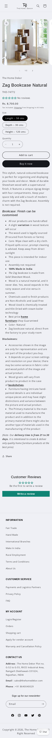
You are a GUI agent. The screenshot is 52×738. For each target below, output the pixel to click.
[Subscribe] (42, 704)
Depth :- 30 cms (14, 125)
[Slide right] (32, 71)
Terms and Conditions (17, 561)
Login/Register (13, 619)
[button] (6, 6)
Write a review (26, 493)
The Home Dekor (34, 729)
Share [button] (9, 456)
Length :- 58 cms (14, 118)
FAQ (8, 600)
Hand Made (12, 534)
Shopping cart (13, 632)
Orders (9, 626)
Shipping (18, 108)
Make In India (13, 548)
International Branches (18, 541)
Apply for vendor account (19, 639)
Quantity (6, 138)
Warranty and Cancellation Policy (23, 646)
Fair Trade (11, 528)
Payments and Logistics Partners (23, 587)
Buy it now (26, 163)
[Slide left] (19, 71)
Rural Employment (16, 554)
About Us (11, 568)
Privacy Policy (13, 593)
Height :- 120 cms (15, 131)
